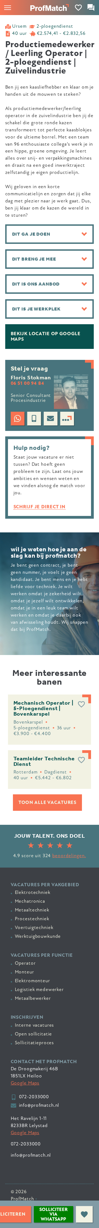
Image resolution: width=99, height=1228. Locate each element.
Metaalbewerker (33, 998)
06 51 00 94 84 (27, 383)
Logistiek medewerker (39, 989)
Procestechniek (32, 919)
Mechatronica (30, 901)
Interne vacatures (34, 1025)
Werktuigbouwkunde (38, 936)
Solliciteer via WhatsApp (53, 1214)
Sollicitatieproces (34, 1043)
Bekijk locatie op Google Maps (46, 336)
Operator (25, 963)
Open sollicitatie (33, 1034)
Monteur (24, 972)
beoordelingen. (69, 856)
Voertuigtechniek (34, 927)
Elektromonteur (32, 981)
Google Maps (25, 1083)
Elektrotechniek (32, 892)
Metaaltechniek (32, 910)
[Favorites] (78, 7)
